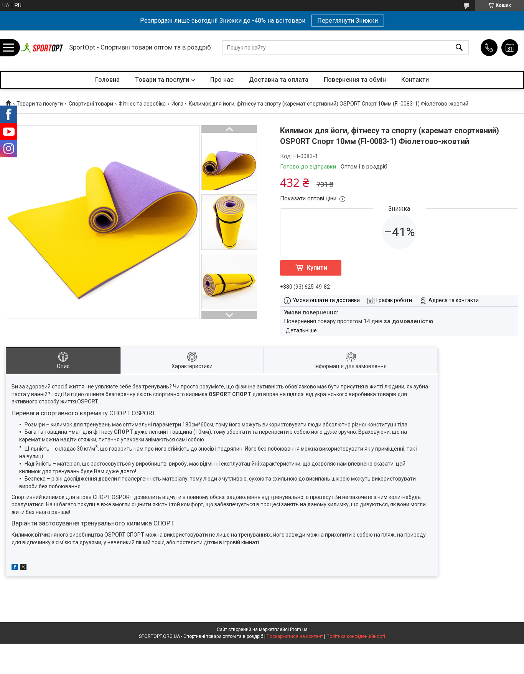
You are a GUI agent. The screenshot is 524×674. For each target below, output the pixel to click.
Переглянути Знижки (347, 20)
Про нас (222, 79)
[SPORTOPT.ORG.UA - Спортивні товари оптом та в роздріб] (42, 48)
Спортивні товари (91, 104)
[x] (23, 568)
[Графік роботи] (509, 47)
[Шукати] (459, 48)
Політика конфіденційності (355, 636)
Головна (107, 79)
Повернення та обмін (355, 79)
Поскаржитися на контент (295, 636)
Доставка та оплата (278, 79)
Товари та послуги (162, 79)
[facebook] (15, 568)
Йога (177, 104)
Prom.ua (299, 629)
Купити (316, 267)
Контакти (415, 79)
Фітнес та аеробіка (142, 104)
